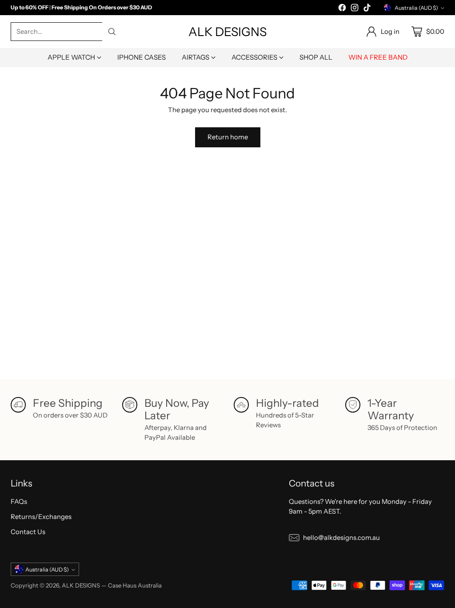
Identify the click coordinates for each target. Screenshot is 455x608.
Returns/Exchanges (41, 517)
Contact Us (28, 532)
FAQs (19, 502)
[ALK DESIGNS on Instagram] (354, 9)
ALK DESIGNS (81, 585)
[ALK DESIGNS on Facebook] (342, 9)
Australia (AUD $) (416, 7)
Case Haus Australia (135, 585)
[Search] (112, 31)
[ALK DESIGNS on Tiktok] (367, 9)
